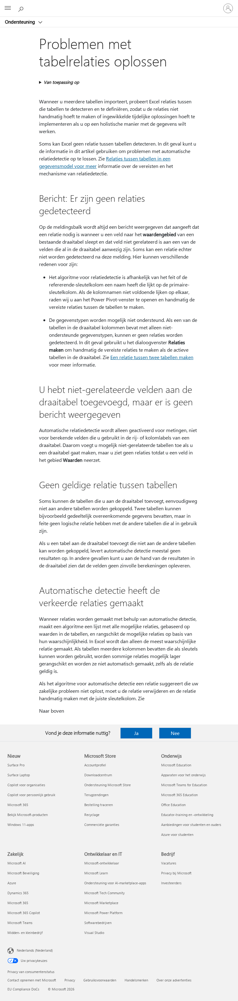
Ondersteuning (20, 22)
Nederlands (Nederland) (35, 950)
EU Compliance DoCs (23, 989)
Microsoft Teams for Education (184, 784)
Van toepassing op (61, 82)
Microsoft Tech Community (104, 893)
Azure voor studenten (177, 834)
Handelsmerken (136, 980)
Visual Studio (94, 932)
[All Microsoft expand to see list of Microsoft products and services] (7, 8)
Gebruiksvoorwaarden (99, 980)
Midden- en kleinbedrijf (24, 932)
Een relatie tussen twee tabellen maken (151, 357)
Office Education (173, 804)
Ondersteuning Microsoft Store (107, 784)
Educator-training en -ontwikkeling (187, 814)
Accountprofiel (95, 765)
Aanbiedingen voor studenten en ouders (191, 824)
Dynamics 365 (18, 893)
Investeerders (171, 883)
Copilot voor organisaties (26, 784)
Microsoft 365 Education (179, 794)
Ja (136, 733)
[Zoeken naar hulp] (21, 8)
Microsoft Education (176, 765)
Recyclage (91, 814)
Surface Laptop (18, 775)
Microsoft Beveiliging (23, 873)
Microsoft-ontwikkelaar (101, 863)
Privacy (69, 980)
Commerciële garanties (101, 824)
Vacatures (168, 863)
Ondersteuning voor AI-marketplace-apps (115, 883)
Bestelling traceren (98, 804)
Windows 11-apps (20, 824)
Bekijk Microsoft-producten (27, 814)
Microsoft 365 (17, 804)
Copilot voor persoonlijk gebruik (31, 794)
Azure (11, 883)
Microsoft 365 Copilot (23, 912)
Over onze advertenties (174, 980)
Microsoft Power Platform (103, 912)
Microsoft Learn (96, 873)
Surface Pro (15, 765)
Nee (175, 733)
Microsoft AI (16, 863)
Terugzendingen (96, 794)
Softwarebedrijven (98, 922)
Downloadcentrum (98, 775)
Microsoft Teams (20, 922)
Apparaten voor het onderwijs (183, 775)
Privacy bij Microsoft (176, 873)
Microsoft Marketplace (101, 902)
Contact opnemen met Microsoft (31, 980)
